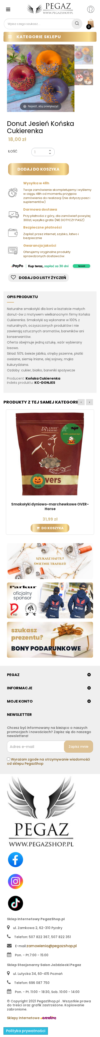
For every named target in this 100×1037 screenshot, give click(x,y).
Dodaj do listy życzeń (42, 277)
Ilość (12, 151)
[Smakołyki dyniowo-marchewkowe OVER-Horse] (50, 453)
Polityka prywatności (25, 1031)
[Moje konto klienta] (93, 9)
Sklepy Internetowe (23, 1018)
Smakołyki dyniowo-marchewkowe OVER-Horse (50, 506)
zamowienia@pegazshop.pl (52, 945)
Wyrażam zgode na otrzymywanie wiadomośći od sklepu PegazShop (48, 761)
